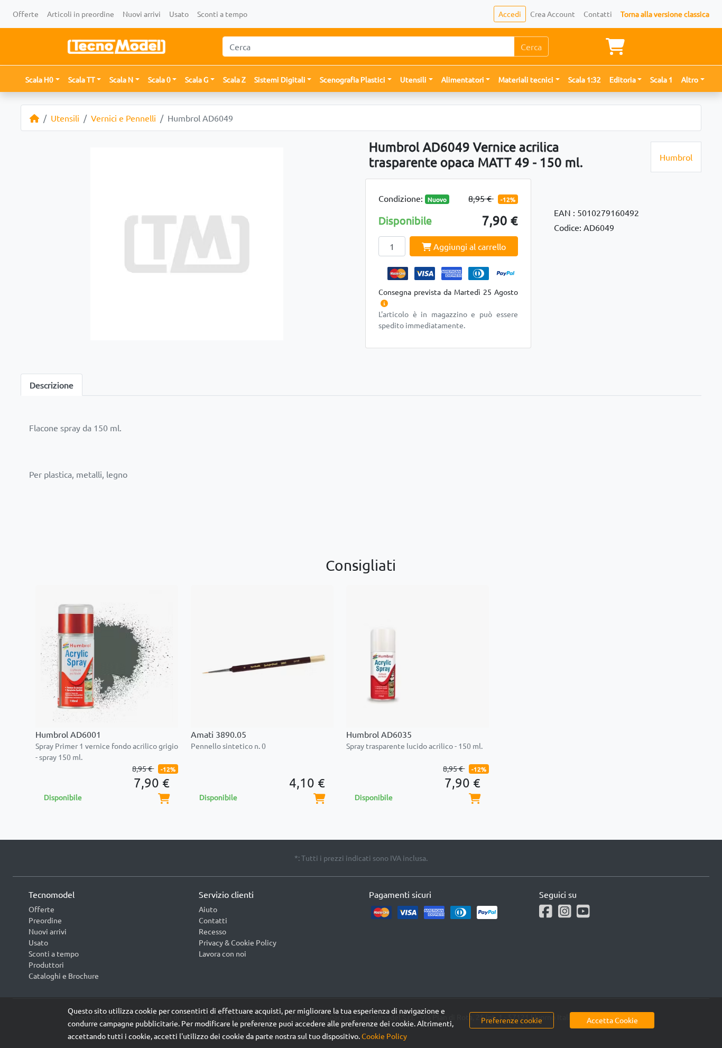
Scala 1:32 (584, 79)
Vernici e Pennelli (123, 118)
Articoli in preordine (80, 13)
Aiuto (208, 909)
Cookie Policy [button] (384, 1036)
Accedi (509, 13)
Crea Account (552, 13)
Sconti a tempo (222, 13)
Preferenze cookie (511, 1020)
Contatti (598, 13)
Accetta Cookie (612, 1020)
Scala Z (234, 79)
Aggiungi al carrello (468, 246)
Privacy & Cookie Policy (237, 942)
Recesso (212, 931)
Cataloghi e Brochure (64, 975)
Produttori (46, 964)
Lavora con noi (222, 953)
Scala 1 (661, 79)
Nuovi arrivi (142, 13)
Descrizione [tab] (51, 384)
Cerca (531, 46)
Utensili (65, 118)
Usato (179, 13)
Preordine (45, 920)
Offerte (26, 13)
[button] (42, 79)
